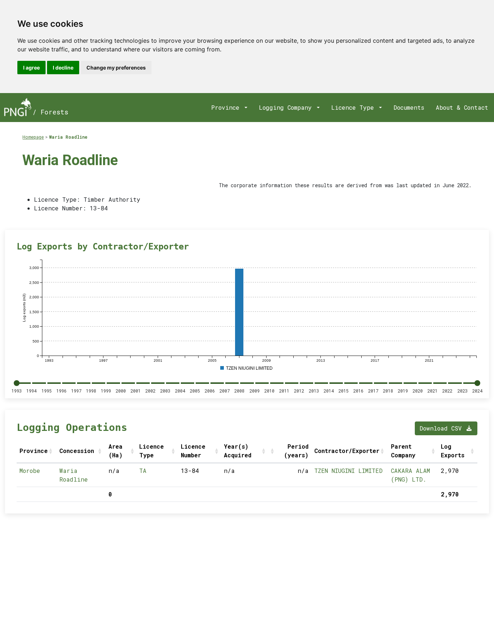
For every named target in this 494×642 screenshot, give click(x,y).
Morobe (30, 470)
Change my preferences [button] (116, 67)
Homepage (33, 137)
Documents (408, 107)
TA (142, 470)
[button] (51, 450)
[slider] (17, 383)
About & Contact (462, 107)
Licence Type (354, 107)
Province (227, 107)
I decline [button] (63, 67)
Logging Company (287, 107)
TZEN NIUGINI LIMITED (348, 470)
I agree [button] (31, 67)
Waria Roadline (68, 137)
